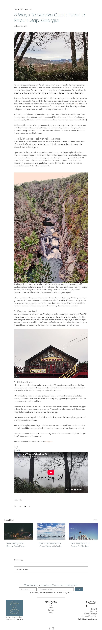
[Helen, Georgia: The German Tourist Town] (18, 531)
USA (21, 500)
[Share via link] (30, 506)
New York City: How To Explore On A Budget (80, 544)
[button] (10, 619)
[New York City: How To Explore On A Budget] (83, 531)
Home (51, 605)
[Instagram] (53, 628)
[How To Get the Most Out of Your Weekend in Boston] (51, 531)
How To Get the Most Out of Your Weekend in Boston (50, 544)
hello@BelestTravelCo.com (87, 619)
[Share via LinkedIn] (25, 506)
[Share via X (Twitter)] (20, 506)
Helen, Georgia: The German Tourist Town (16, 544)
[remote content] (51, 473)
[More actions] (86, 9)
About (51, 607)
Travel (16, 500)
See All (96, 520)
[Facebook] (49, 628)
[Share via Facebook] (15, 506)
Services (51, 610)
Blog (50, 612)
